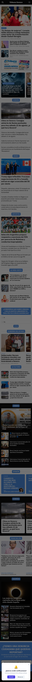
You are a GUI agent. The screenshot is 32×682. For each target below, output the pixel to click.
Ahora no (20, 677)
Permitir (11, 677)
